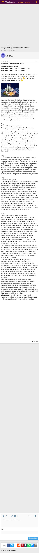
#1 (37, 61)
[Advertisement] (19, 24)
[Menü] (2, 2)
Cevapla (36, 341)
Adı (2, 529)
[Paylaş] (35, 61)
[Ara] (37, 2)
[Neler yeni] (33, 2)
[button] (3, 516)
